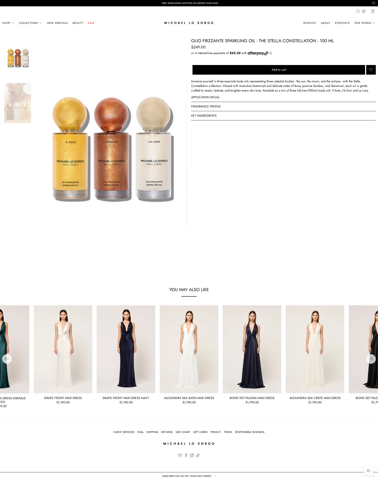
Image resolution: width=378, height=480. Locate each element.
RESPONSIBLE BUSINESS (249, 432)
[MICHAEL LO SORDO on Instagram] (192, 456)
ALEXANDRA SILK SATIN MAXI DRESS (189, 398)
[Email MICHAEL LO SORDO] (180, 456)
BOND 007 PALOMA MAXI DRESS (252, 398)
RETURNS (167, 432)
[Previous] (7, 359)
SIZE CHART (183, 432)
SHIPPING (152, 432)
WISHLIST (309, 23)
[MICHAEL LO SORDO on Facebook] (186, 456)
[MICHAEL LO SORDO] (189, 23)
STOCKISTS (342, 23)
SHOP (6, 23)
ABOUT (325, 23)
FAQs (141, 432)
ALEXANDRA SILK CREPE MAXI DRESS (315, 398)
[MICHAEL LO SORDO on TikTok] (198, 456)
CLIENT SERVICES (124, 432)
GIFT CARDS (200, 432)
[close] (373, 3)
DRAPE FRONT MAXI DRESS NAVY (126, 398)
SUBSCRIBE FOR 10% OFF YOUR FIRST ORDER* (187, 476)
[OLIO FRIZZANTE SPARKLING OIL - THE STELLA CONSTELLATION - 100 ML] (111, 152)
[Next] (371, 359)
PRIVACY (216, 432)
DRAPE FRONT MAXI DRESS (63, 398)
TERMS (228, 432)
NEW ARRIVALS (57, 23)
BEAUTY (78, 23)
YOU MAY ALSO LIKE (189, 290)
